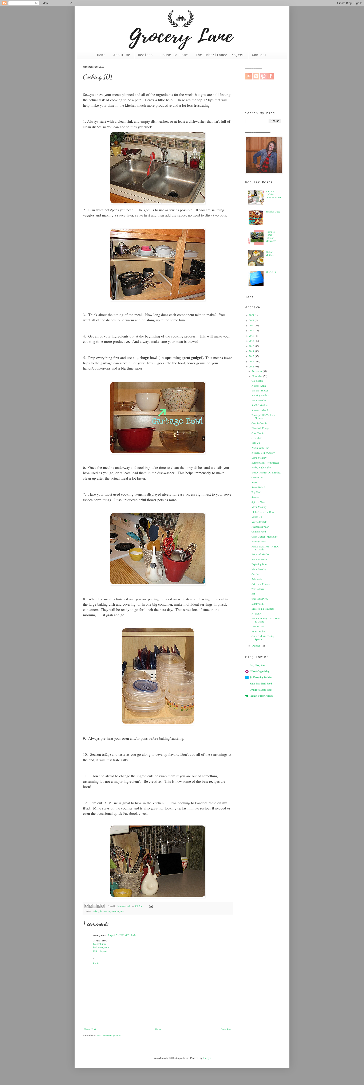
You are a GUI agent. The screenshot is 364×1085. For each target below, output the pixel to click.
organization (113, 911)
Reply (96, 963)
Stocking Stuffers (260, 395)
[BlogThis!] (90, 906)
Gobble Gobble (259, 423)
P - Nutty (256, 613)
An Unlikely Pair (260, 447)
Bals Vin (256, 442)
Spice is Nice (258, 502)
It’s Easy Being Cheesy (263, 452)
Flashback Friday (260, 428)
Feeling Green (259, 541)
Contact (259, 55)
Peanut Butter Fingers (261, 696)
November (257, 376)
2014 (252, 351)
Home (101, 55)
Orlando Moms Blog (261, 689)
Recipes (145, 55)
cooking (95, 911)
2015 (252, 346)
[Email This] (86, 906)
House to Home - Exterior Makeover (271, 236)
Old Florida (257, 380)
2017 (252, 335)
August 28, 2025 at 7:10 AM (122, 935)
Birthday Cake (273, 211)
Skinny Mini (258, 603)
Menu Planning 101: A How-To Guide (266, 620)
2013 (252, 356)
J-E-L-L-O (257, 438)
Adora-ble (257, 579)
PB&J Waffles (259, 631)
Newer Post (90, 1029)
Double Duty (258, 626)
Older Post (226, 1029)
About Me (121, 55)
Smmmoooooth (259, 559)
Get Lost (256, 574)
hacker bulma (99, 943)
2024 (252, 315)
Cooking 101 (258, 477)
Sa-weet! (256, 497)
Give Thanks (258, 433)
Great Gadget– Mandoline (264, 536)
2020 (252, 325)
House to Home (174, 55)
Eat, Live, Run (257, 665)
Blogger (207, 1057)
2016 (252, 340)
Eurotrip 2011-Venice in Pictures (263, 416)
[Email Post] (150, 906)
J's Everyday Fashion (261, 677)
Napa (254, 482)
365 (253, 593)
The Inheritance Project (220, 55)
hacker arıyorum (101, 947)
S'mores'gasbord (260, 410)
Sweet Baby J (258, 487)
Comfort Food (259, 531)
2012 (252, 361)
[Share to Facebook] (98, 906)
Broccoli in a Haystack (263, 608)
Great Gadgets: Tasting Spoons (263, 638)
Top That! (256, 492)
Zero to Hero (258, 588)
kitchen (103, 911)
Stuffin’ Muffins (270, 253)
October (256, 645)
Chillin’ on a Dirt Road (263, 512)
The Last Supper (260, 390)
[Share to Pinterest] (102, 906)
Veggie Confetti (259, 521)
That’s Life (271, 272)
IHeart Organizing (259, 671)
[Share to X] (94, 906)
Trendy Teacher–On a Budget (266, 472)
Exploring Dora (259, 564)
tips (122, 911)
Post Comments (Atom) (108, 1035)
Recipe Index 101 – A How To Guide (265, 548)
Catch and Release (261, 584)
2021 (252, 320)
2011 (252, 366)
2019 (252, 330)
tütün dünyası (100, 951)
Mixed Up (257, 516)
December (257, 371)
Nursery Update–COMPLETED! (273, 196)
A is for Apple (259, 385)
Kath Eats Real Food (261, 683)
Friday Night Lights (261, 467)
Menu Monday (259, 400)
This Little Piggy (260, 598)
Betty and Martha (260, 554)
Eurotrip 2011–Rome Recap (265, 462)
